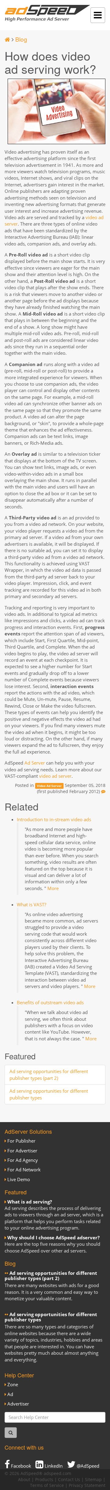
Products (44, 1479)
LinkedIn (53, 1466)
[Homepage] (7, 39)
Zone (12, 1384)
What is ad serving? (29, 1202)
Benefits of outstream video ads (50, 1002)
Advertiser (18, 1404)
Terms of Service (47, 1485)
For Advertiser (22, 1150)
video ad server (55, 776)
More (53, 888)
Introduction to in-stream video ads (54, 819)
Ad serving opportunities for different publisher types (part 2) (48, 1074)
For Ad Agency (22, 1160)
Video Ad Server (49, 786)
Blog (21, 39)
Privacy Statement (87, 1485)
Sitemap (93, 1479)
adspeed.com (57, 1473)
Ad (10, 1394)
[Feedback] (103, 791)
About (24, 1479)
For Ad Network (24, 1169)
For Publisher (21, 1141)
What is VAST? (31, 904)
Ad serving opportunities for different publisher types (51, 1317)
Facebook (20, 1466)
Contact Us (69, 1479)
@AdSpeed (87, 1466)
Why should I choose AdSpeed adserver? (53, 1237)
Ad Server (34, 763)
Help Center (19, 1375)
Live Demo (18, 1179)
